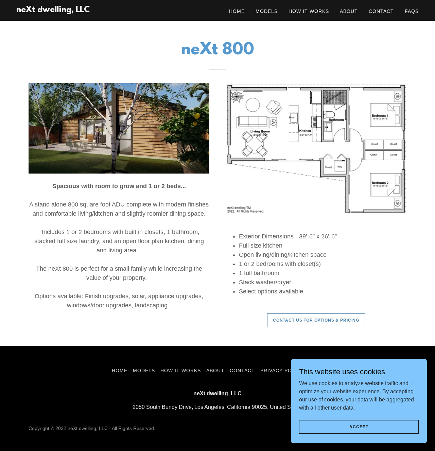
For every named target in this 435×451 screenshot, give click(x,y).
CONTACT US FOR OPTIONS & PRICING (316, 320)
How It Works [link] (309, 11)
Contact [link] (381, 11)
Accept (358, 426)
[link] (53, 10)
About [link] (349, 11)
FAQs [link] (412, 11)
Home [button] (119, 370)
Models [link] (267, 11)
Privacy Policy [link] (282, 370)
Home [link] (237, 11)
